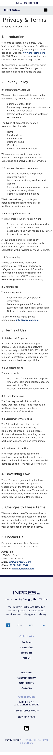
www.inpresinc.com (34, 52)
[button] (46, 10)
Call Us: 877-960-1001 (26, 3)
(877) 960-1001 (19, 565)
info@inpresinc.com (27, 320)
